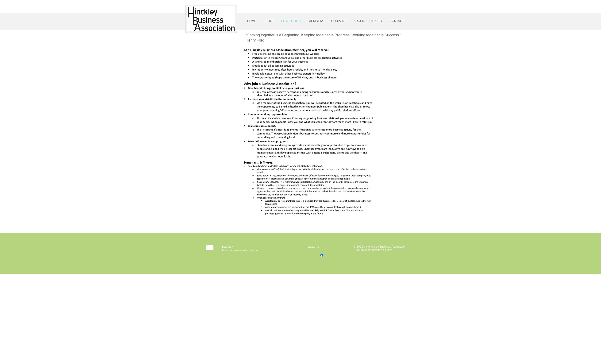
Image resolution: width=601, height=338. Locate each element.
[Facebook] (322, 255)
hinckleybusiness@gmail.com (241, 250)
